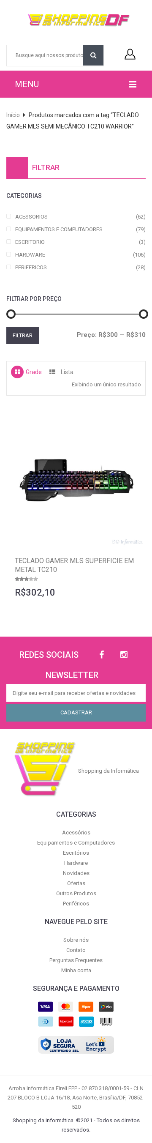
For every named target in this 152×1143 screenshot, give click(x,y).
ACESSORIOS (31, 216)
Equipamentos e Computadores (76, 842)
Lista (67, 372)
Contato (76, 950)
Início (13, 115)
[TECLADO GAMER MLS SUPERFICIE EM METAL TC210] (76, 478)
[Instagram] (124, 655)
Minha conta (76, 970)
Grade (34, 372)
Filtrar (23, 335)
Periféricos (76, 903)
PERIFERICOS (31, 267)
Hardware (76, 863)
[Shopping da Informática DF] (73, 20)
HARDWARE (30, 255)
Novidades (76, 873)
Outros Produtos (76, 893)
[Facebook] (101, 655)
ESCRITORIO (30, 242)
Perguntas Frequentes (76, 960)
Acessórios (76, 832)
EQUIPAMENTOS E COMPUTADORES (59, 229)
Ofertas (76, 883)
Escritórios (76, 853)
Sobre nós (76, 940)
